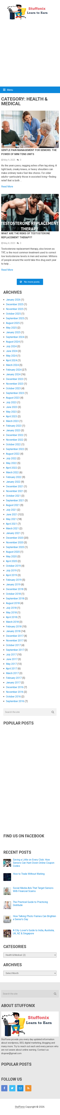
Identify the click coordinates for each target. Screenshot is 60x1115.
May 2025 (11, 327)
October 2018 (13, 593)
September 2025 (15, 318)
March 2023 (12, 421)
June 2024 (11, 351)
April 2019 (11, 575)
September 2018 (15, 598)
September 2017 (15, 649)
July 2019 (11, 570)
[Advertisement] (30, 53)
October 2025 (13, 313)
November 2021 (14, 491)
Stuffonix (20, 1106)
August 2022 (13, 453)
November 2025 (14, 309)
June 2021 (11, 514)
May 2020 (11, 556)
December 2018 (14, 589)
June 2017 (11, 659)
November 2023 (14, 383)
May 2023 (11, 411)
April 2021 (11, 523)
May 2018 (11, 612)
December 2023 (14, 379)
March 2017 (12, 673)
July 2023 (11, 402)
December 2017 (14, 635)
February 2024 (14, 369)
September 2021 (15, 500)
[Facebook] (4, 1088)
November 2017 (14, 640)
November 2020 (14, 542)
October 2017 (13, 645)
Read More (7, 186)
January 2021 (13, 533)
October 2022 (13, 444)
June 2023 (11, 407)
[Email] (20, 1088)
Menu (10, 89)
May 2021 (11, 519)
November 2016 (14, 691)
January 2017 (13, 682)
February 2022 (14, 477)
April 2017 (11, 668)
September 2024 (15, 337)
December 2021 (14, 486)
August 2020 (13, 551)
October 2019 (13, 565)
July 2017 (11, 654)
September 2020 (15, 547)
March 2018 (12, 621)
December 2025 (14, 304)
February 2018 (14, 626)
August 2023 (13, 397)
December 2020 (14, 537)
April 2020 (11, 561)
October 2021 (13, 495)
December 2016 (14, 687)
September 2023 (15, 393)
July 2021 (11, 509)
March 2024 (12, 365)
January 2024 (13, 374)
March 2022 (12, 472)
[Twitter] (12, 1088)
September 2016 (15, 701)
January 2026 (13, 299)
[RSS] (28, 1088)
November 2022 (14, 439)
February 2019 (14, 579)
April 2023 (11, 416)
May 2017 (11, 663)
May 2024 (11, 355)
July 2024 (11, 346)
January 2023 (13, 430)
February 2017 (14, 677)
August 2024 (13, 341)
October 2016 (13, 696)
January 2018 (13, 631)
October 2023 (13, 388)
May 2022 (11, 463)
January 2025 (13, 332)
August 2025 (13, 323)
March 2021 (12, 528)
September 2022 (15, 449)
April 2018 (11, 617)
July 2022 (11, 458)
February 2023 (14, 425)
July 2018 (11, 607)
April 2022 (11, 467)
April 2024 (11, 360)
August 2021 (13, 505)
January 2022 (13, 481)
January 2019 (13, 584)
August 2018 (13, 603)
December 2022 (14, 435)
